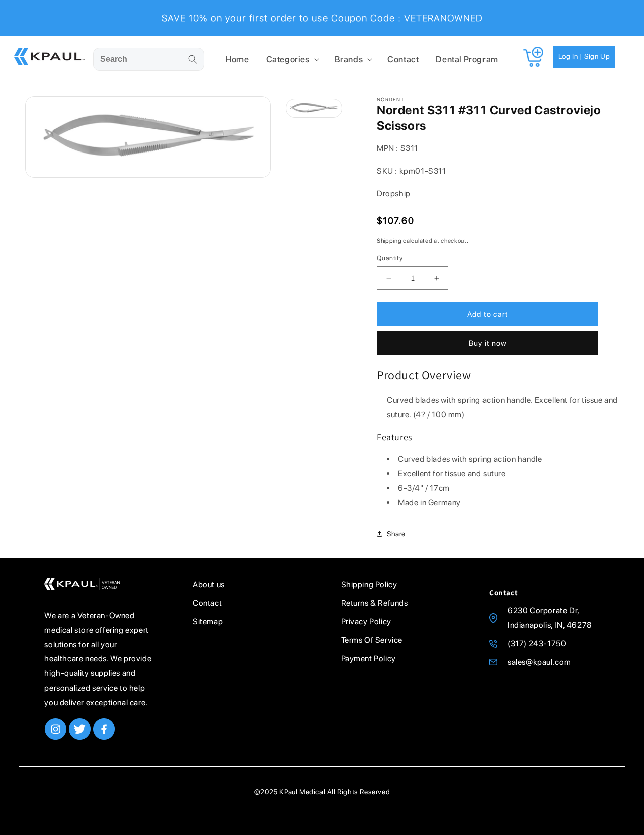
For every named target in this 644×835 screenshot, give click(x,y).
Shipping (389, 240)
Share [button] (396, 533)
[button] (292, 59)
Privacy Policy (366, 621)
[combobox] (148, 59)
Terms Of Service (372, 640)
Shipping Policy (369, 584)
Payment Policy (368, 658)
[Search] (193, 59)
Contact (207, 603)
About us (209, 584)
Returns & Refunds (374, 603)
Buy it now (488, 343)
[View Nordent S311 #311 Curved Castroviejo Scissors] (314, 108)
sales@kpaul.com (539, 662)
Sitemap (208, 621)
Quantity (390, 258)
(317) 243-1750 (537, 643)
